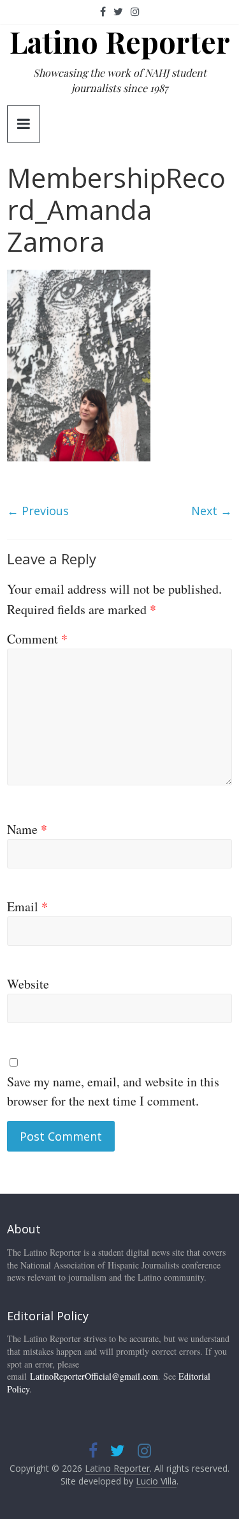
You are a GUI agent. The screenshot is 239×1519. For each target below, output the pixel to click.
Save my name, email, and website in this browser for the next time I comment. (113, 1091)
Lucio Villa (156, 1481)
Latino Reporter (120, 41)
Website (28, 983)
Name (27, 829)
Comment (37, 638)
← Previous (38, 510)
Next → (211, 510)
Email (27, 906)
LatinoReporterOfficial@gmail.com (94, 1376)
